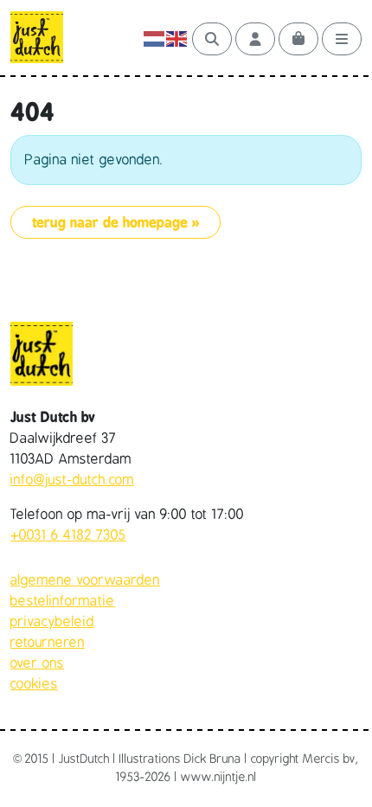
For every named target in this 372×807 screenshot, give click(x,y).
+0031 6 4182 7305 (68, 535)
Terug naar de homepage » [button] (115, 222)
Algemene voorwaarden (85, 580)
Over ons (37, 663)
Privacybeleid (52, 622)
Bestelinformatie (62, 601)
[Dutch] (155, 39)
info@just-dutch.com (72, 480)
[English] (177, 39)
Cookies (34, 684)
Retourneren (47, 642)
